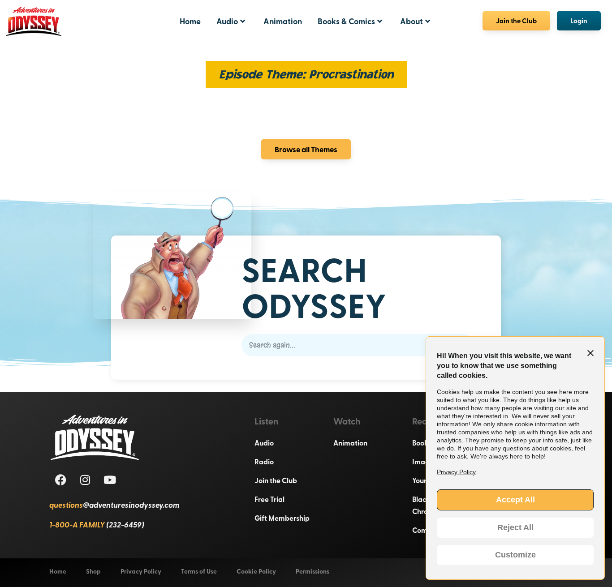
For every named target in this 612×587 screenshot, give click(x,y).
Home (190, 21)
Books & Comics (346, 21)
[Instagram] (85, 479)
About (411, 21)
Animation (282, 21)
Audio (227, 21)
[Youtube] (110, 479)
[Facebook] (60, 479)
